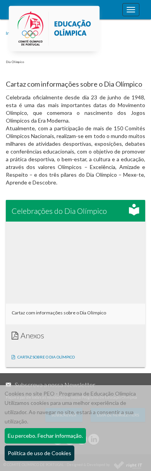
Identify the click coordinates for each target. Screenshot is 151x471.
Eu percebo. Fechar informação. (45, 435)
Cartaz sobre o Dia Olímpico (46, 357)
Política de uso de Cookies (39, 453)
